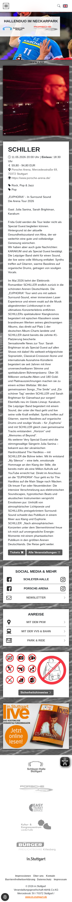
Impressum (60, 879)
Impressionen (23, 876)
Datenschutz (44, 879)
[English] (65, 6)
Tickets (15, 552)
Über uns (38, 876)
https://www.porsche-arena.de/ (31, 178)
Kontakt (50, 876)
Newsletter (36, 597)
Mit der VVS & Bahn (36, 631)
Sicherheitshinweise (34, 692)
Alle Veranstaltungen (43, 552)
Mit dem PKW (36, 622)
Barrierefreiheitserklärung (20, 879)
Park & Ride (36, 640)
